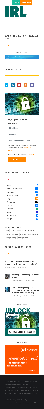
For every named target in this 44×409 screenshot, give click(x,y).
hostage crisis (23, 238)
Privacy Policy (22, 400)
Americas (22, 192)
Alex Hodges (11, 267)
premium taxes (33, 234)
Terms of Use (10, 400)
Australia (15, 234)
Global (22, 212)
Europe (22, 205)
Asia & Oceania (22, 195)
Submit (16, 160)
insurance (20, 230)
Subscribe (26, 2)
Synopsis (22, 219)
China (13, 230)
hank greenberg (11, 238)
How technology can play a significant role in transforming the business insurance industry (25, 290)
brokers (23, 234)
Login (16, 2)
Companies (22, 202)
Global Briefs (22, 215)
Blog (22, 199)
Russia (8, 234)
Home (10, 403)
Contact (18, 403)
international (29, 230)
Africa (22, 185)
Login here (31, 154)
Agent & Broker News (22, 188)
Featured (22, 209)
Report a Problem (31, 403)
